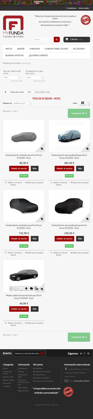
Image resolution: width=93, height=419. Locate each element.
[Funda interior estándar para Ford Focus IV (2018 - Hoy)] (23, 206)
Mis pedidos (37, 368)
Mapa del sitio (23, 391)
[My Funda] (16, 27)
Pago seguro (23, 388)
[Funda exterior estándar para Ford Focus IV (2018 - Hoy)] (23, 136)
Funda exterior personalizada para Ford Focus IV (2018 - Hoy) (69, 156)
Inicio (8, 48)
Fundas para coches (56, 48)
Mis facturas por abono (41, 372)
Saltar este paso (16, 81)
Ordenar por (7, 103)
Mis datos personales (41, 378)
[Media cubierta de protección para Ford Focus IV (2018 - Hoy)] (23, 276)
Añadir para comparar (35, 183)
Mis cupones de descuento (43, 381)
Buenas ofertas (14, 55)
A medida (34, 48)
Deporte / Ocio (8, 377)
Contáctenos (71, 8)
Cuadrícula (82, 105)
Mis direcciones (39, 375)
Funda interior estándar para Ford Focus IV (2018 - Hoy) (24, 226)
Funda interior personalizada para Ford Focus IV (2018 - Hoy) (69, 226)
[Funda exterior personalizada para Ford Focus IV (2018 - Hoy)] (69, 136)
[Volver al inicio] (5, 92)
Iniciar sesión (84, 8)
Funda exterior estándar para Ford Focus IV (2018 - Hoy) (24, 156)
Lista (88, 105)
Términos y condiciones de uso (24, 382)
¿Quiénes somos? (38, 55)
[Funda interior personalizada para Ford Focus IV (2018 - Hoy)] (69, 206)
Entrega (21, 372)
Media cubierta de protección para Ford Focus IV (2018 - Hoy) (24, 296)
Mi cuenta (38, 364)
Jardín (20, 48)
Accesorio (79, 48)
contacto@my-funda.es (82, 381)
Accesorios (7, 383)
